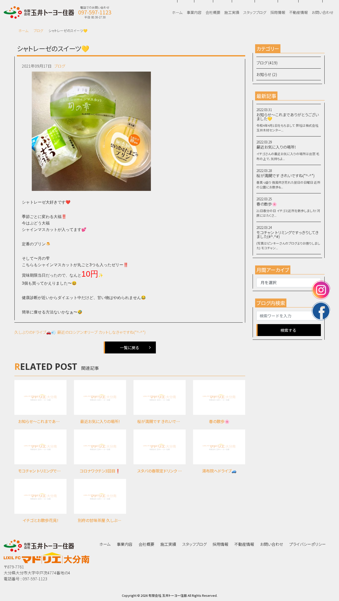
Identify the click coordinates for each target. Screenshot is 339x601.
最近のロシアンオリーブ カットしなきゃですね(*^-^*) (101, 332)
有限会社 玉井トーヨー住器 (167, 595)
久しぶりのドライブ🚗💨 (35, 332)
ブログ (38, 30)
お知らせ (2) (266, 74)
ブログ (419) (267, 63)
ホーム (23, 30)
